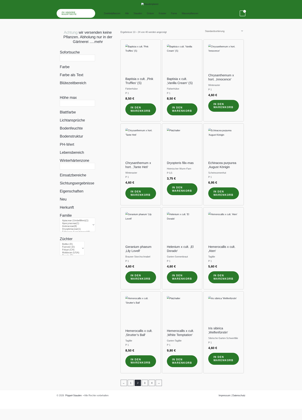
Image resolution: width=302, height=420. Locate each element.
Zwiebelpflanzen (112, 13)
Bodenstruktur (71, 136)
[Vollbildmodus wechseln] (16, 411)
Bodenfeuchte (71, 128)
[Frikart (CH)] (71, 249)
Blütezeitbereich (73, 83)
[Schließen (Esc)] (37, 411)
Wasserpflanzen (190, 13)
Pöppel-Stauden (73, 395)
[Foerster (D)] (71, 246)
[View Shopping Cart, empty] (242, 13)
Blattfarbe (68, 112)
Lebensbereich (72, 152)
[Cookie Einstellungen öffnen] (7, 416)
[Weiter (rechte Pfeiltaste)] (16, 417)
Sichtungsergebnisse (77, 183)
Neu (63, 199)
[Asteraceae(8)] (76, 226)
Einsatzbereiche (73, 175)
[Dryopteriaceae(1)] (76, 229)
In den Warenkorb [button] (141, 109)
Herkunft (67, 207)
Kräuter (162, 13)
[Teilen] (26, 411)
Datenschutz (238, 395)
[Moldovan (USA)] (71, 252)
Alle (127, 13)
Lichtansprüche (72, 120)
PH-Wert (67, 144)
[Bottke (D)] (71, 244)
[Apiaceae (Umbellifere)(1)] (76, 220)
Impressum (224, 395)
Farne (174, 13)
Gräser (150, 13)
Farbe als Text (71, 75)
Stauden (138, 13)
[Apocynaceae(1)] (76, 223)
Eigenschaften (71, 191)
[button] (76, 13)
